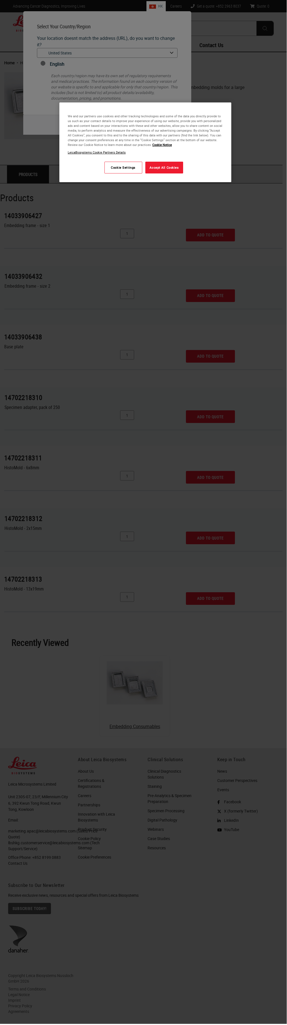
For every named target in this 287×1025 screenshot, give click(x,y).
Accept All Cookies (164, 167)
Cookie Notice (162, 145)
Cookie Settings (123, 167)
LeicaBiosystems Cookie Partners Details (97, 152)
